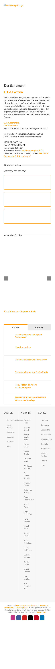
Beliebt (16, 327)
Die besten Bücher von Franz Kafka (31, 359)
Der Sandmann (11, 125)
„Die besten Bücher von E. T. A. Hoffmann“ (26, 154)
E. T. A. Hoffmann (11, 122)
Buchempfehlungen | (24, 605)
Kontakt (18, 608)
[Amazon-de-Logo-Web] (27, 177)
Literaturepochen (23, 347)
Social (25, 608)
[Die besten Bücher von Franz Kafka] (9, 359)
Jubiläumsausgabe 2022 (32, 150)
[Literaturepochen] (9, 347)
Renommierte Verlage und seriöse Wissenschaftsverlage (30, 398)
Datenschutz (9, 608)
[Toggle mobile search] (45, 5)
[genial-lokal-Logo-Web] (27, 211)
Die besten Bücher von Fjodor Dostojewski (28, 335)
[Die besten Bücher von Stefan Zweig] (9, 372)
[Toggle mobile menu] (50, 5)
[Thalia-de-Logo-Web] (27, 194)
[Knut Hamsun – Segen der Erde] (27, 242)
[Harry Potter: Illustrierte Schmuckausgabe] (9, 384)
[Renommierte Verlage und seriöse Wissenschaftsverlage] (9, 397)
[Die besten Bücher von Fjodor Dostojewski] (9, 334)
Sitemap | (36, 605)
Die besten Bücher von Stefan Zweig (31, 372)
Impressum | (44, 605)
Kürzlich (39, 327)
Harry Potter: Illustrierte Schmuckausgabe (26, 385)
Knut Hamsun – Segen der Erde (20, 311)
